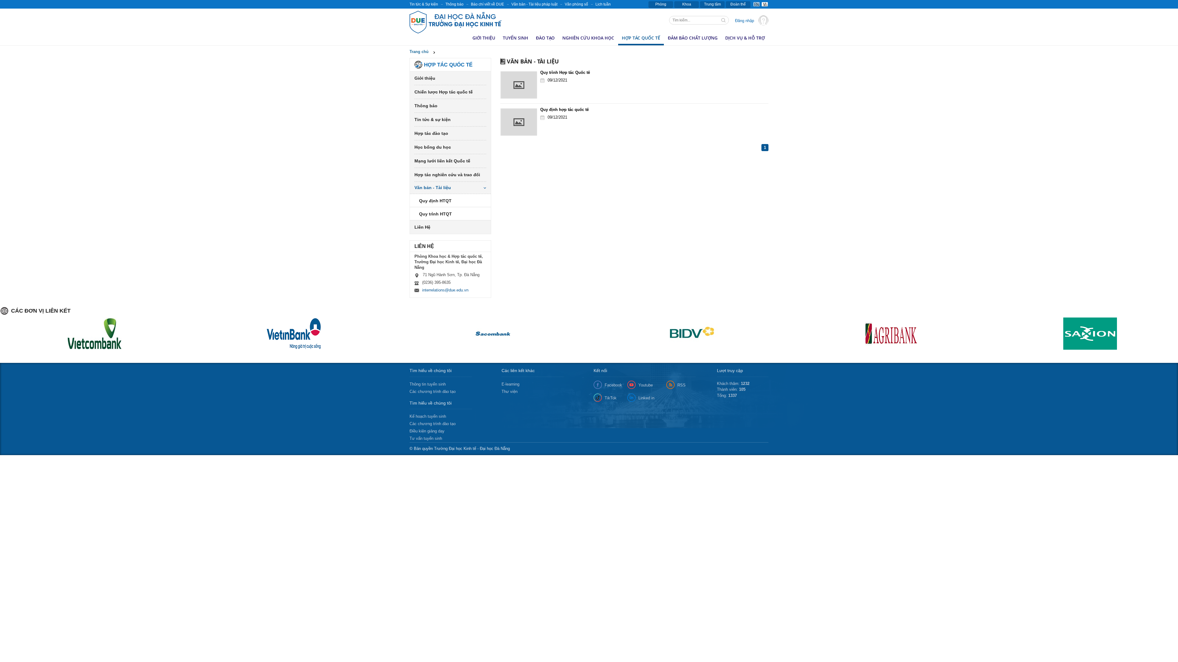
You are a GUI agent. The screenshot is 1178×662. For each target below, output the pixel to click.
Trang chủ (419, 51)
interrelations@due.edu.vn (445, 290)
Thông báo (454, 4)
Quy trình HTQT (435, 213)
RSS (681, 385)
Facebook (613, 385)
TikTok (611, 398)
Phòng (660, 4)
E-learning (510, 384)
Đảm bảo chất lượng (693, 38)
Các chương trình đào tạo (433, 391)
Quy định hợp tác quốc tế (564, 109)
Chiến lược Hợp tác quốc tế (443, 91)
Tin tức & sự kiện (432, 119)
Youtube (645, 385)
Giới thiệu (483, 38)
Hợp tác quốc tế (641, 38)
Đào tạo (545, 38)
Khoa (686, 4)
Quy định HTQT (435, 200)
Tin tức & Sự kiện (424, 4)
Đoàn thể (738, 4)
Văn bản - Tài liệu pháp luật (534, 4)
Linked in (646, 398)
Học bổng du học (432, 147)
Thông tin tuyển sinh (428, 384)
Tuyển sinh (515, 38)
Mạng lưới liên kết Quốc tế (442, 160)
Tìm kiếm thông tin (724, 20)
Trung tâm (712, 4)
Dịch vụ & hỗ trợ (745, 38)
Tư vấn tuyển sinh (426, 438)
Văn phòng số (576, 4)
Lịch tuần (603, 4)
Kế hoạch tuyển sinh (428, 416)
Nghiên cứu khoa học (588, 38)
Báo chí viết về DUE (487, 4)
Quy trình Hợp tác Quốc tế (565, 72)
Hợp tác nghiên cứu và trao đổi (447, 174)
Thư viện (510, 391)
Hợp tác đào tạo (431, 133)
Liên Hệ (422, 227)
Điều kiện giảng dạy (427, 431)
